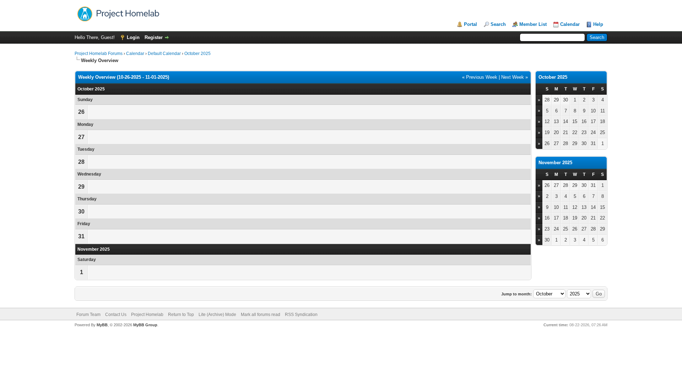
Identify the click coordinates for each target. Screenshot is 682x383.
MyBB (102, 325)
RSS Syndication (301, 314)
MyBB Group (145, 325)
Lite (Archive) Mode (217, 314)
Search (498, 24)
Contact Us (115, 314)
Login (133, 37)
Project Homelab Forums (99, 53)
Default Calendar (164, 53)
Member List (533, 24)
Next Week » (514, 77)
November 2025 (555, 162)
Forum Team (88, 314)
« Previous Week (479, 77)
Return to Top (181, 314)
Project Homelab (147, 314)
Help (598, 24)
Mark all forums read (260, 314)
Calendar (570, 24)
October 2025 (197, 53)
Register (154, 37)
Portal (470, 24)
